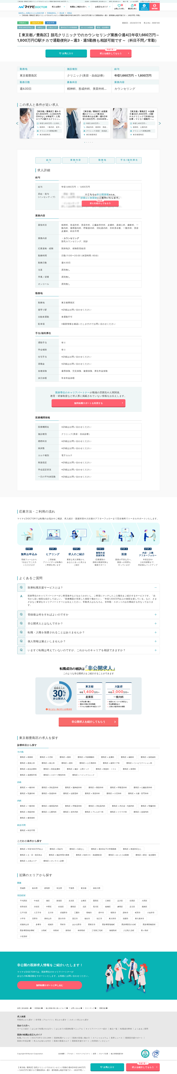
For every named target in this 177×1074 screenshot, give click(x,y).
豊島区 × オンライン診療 (53, 861)
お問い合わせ (75, 1008)
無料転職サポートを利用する (88, 403)
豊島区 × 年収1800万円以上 (31, 849)
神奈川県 (96, 888)
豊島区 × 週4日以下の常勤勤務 (103, 849)
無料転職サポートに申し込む (49, 985)
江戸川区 (23, 912)
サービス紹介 (23, 1029)
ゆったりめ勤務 (87, 27)
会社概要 (61, 1053)
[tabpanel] (42, 123)
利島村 (56, 930)
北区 (84, 906)
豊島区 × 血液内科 (141, 812)
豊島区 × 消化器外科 (50, 787)
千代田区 (23, 901)
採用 (94, 1053)
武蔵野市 (63, 912)
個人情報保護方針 (117, 1053)
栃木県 (35, 888)
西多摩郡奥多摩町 (27, 930)
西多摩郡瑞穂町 (108, 924)
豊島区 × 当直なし (76, 849)
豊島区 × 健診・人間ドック (78, 769)
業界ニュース (117, 1038)
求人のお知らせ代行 (42, 1041)
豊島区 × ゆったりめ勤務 (118, 855)
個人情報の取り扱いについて (56, 1008)
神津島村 (81, 930)
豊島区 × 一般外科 (27, 787)
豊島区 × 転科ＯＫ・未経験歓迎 (89, 855)
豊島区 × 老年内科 (70, 812)
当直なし (40, 27)
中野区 (49, 906)
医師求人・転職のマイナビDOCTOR (31, 13)
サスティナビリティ (83, 1053)
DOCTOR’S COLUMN (41, 1038)
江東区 (108, 901)
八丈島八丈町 (128, 930)
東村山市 (48, 918)
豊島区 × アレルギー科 (94, 812)
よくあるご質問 (141, 1029)
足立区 (132, 906)
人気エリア (52, 27)
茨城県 (22, 888)
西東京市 (91, 924)
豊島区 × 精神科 (26, 757)
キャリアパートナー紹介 (96, 1029)
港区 (48, 901)
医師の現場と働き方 (81, 1038)
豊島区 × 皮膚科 (107, 757)
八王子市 (37, 912)
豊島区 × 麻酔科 (127, 757)
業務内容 (75, 160)
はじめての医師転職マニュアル (69, 1029)
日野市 (35, 918)
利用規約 (38, 1008)
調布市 (125, 912)
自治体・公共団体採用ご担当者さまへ (96, 1)
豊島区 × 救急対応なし (132, 849)
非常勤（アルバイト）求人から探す (51, 1020)
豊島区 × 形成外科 (49, 793)
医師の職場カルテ (61, 1041)
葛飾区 (144, 906)
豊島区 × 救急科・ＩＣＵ (106, 769)
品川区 (120, 901)
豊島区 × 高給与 (56, 849)
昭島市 (113, 912)
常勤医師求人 (51, 13)
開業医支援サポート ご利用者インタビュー (91, 1041)
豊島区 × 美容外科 (92, 793)
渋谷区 (36, 906)
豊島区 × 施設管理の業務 (59, 855)
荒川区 (95, 906)
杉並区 (61, 906)
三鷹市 (77, 912)
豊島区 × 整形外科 (95, 787)
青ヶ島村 (144, 930)
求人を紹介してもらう (111, 53)
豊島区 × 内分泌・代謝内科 (123, 806)
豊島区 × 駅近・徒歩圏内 (146, 855)
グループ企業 (103, 1053)
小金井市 (150, 912)
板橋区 (108, 906)
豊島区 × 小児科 (46, 757)
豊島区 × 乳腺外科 (27, 793)
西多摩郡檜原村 (149, 924)
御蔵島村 (113, 930)
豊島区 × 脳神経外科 (73, 787)
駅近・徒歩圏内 (103, 27)
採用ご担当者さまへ (115, 1)
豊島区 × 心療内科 (49, 812)
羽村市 (63, 924)
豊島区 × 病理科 (129, 769)
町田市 (137, 912)
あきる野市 (76, 924)
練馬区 (120, 906)
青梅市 (89, 912)
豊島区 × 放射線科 (148, 757)
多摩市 (38, 924)
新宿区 (59, 901)
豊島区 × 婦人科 (48, 763)
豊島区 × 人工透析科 (87, 763)
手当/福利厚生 (129, 160)
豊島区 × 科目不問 (27, 830)
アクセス (70, 1053)
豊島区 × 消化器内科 (96, 806)
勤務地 (102, 160)
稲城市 (50, 924)
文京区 (71, 901)
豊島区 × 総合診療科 (28, 769)
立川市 (50, 912)
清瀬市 (125, 918)
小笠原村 (23, 936)
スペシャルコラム (100, 1038)
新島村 (68, 930)
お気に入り (67, 53)
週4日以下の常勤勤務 (69, 27)
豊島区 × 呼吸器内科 (73, 806)
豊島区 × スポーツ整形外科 (54, 775)
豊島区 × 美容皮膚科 (51, 769)
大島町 (44, 930)
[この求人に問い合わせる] (100, 200)
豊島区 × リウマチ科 (118, 812)
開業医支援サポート (134, 1038)
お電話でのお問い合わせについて (150, 1)
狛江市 (99, 918)
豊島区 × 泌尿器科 (70, 793)
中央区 (36, 901)
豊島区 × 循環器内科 (50, 806)
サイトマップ (89, 1008)
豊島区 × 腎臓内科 (148, 806)
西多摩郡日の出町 (129, 924)
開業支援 (102, 1008)
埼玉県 (59, 888)
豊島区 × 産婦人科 (27, 763)
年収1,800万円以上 (26, 27)
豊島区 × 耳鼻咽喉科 (86, 757)
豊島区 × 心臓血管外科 (143, 787)
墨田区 (95, 901)
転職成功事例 (126, 1029)
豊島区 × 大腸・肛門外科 (138, 793)
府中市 (101, 912)
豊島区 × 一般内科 (27, 806)
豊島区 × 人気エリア (28, 861)
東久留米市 (139, 918)
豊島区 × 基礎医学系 (28, 775)
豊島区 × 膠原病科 (27, 818)
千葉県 (71, 888)
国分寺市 (62, 918)
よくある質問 (134, 1)
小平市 (22, 918)
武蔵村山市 (24, 924)
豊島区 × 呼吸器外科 (118, 787)
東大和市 (112, 918)
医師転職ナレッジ (62, 1038)
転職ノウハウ (23, 1038)
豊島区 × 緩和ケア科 (111, 763)
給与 (49, 160)
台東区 (83, 901)
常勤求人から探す (25, 1020)
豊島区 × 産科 (67, 763)
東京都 (61, 13)
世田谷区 (23, 906)
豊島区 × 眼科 (65, 757)
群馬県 (47, 888)
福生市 (87, 918)
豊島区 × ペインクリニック (83, 775)
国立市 (75, 918)
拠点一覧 (125, 1)
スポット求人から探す (79, 1020)
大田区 (144, 901)
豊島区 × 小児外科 (114, 793)
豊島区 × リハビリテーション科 (139, 763)
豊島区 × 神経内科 (27, 812)
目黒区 (132, 901)
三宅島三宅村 (97, 930)
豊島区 (69, 13)
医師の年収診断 (24, 1041)
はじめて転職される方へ (42, 1029)
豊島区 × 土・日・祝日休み (31, 855)
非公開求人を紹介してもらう (88, 721)
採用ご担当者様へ (23, 1008)
